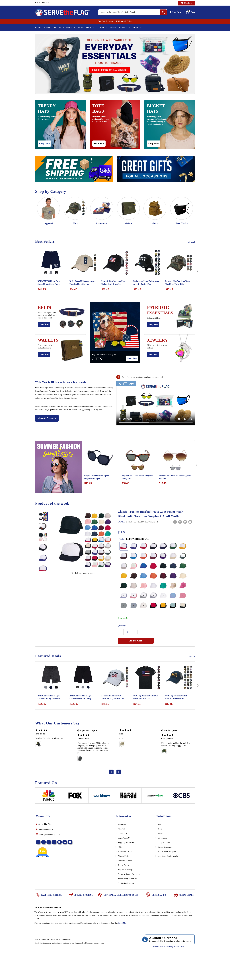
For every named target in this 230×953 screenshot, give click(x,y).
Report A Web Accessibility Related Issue (168, 947)
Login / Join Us (124, 838)
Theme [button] (101, 27)
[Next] (197, 270)
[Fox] (75, 796)
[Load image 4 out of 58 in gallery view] (43, 547)
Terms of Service (125, 860)
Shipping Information (126, 842)
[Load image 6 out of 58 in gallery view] (43, 569)
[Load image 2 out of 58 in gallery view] (43, 526)
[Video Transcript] (125, 383)
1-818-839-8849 (43, 3)
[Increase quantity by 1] (134, 632)
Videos (160, 833)
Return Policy (123, 865)
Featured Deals (48, 656)
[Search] (163, 12)
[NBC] (48, 796)
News (160, 824)
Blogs (160, 829)
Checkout (187, 3)
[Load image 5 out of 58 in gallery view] (43, 558)
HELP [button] (135, 27)
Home (38, 27)
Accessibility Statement (127, 879)
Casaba (121, 522)
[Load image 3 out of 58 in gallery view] (43, 537)
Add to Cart (135, 640)
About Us (122, 824)
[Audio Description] (132, 383)
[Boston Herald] (128, 796)
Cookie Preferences (126, 883)
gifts (97, 359)
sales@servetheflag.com (50, 834)
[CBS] (181, 796)
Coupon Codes (164, 842)
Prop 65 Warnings (125, 870)
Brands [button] (123, 27)
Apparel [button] (48, 27)
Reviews (121, 829)
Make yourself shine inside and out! (157, 346)
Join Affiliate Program (170, 852)
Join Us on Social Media (168, 856)
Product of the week (52, 503)
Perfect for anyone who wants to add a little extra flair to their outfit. (47, 315)
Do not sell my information (129, 874)
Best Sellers (45, 241)
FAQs (120, 847)
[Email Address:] (190, 522)
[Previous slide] (111, 772)
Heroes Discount (164, 847)
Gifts (113, 27)
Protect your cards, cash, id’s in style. (45, 346)
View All (191, 242)
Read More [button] (123, 923)
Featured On (46, 782)
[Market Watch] (155, 796)
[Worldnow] (101, 796)
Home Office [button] (84, 27)
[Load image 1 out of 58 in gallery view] (43, 516)
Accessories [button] (65, 27)
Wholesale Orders (125, 851)
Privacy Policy (124, 856)
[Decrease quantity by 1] (120, 632)
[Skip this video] (119, 383)
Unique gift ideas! (154, 318)
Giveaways (162, 838)
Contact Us (122, 833)
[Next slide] (118, 772)
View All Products (47, 418)
